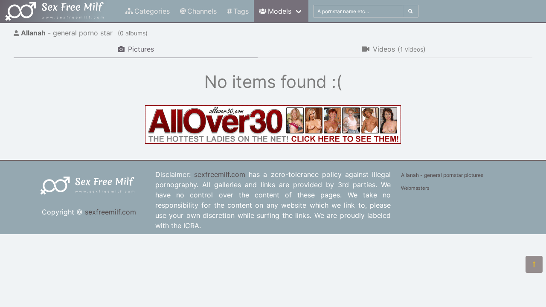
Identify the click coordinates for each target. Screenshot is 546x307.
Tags (241, 11)
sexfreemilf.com (110, 212)
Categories (152, 11)
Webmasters (415, 188)
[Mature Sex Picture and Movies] (273, 141)
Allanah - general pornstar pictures (442, 175)
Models (279, 11)
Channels (202, 11)
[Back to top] (534, 264)
